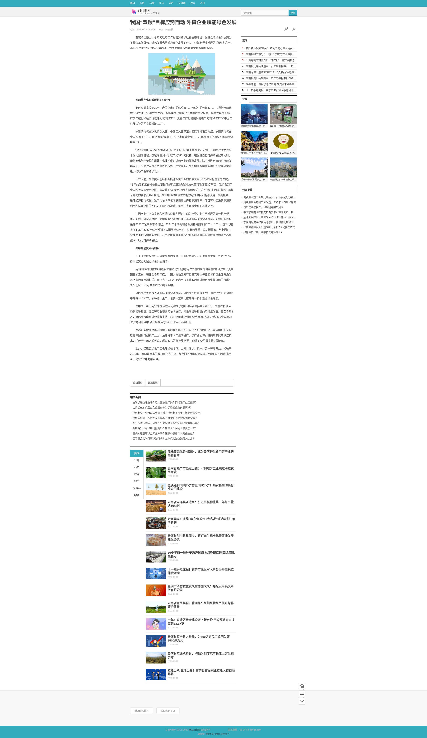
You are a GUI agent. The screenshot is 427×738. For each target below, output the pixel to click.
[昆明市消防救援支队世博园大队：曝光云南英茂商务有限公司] (156, 590)
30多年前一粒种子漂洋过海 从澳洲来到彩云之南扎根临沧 (277, 84)
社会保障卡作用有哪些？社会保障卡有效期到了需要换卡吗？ (166, 423)
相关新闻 (135, 397)
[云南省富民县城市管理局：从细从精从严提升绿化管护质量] (156, 607)
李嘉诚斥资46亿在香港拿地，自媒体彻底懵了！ (269, 222)
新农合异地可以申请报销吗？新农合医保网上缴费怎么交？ (165, 428)
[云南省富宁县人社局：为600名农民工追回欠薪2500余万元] (156, 641)
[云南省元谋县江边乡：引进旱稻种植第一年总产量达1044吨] (156, 506)
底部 (302, 701)
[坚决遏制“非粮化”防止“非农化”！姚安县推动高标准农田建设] (156, 489)
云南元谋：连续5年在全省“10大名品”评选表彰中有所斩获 (277, 72)
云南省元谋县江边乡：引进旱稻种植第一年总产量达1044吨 (278, 66)
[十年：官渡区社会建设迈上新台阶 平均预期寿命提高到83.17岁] (156, 624)
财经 (161, 3)
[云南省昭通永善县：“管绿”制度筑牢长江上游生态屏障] (156, 658)
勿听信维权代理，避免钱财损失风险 (263, 207)
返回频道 (153, 382)
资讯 (202, 3)
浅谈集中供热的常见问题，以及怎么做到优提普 (269, 202)
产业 (155, 13)
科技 (151, 3)
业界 (142, 3)
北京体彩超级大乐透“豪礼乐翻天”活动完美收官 (269, 227)
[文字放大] (286, 29)
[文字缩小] (294, 29)
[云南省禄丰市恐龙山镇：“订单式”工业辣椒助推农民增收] (156, 472)
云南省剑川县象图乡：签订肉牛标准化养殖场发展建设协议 (278, 78)
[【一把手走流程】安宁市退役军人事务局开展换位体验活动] (156, 573)
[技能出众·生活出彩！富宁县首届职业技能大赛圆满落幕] (156, 674)
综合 (192, 3)
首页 (302, 686)
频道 (302, 693)
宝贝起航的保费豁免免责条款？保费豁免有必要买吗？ (163, 407)
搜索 (292, 13)
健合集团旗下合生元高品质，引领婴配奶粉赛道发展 (272, 197)
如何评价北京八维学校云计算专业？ (263, 232)
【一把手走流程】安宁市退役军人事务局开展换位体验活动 (278, 90)
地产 (171, 3)
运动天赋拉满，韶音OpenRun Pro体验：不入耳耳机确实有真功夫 (279, 217)
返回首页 (137, 382)
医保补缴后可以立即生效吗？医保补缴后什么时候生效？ (164, 433)
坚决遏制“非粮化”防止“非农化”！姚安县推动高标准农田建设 (279, 60)
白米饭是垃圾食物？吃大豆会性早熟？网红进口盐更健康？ (165, 402)
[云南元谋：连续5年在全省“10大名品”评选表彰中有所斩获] (156, 523)
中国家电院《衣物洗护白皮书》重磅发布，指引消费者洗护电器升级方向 (283, 212)
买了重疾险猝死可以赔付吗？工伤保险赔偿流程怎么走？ (164, 438)
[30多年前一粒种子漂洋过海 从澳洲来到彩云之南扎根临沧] (156, 556)
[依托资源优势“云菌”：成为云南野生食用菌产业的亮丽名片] (156, 456)
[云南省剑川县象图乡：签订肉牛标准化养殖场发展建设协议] (156, 540)
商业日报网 (195, 729)
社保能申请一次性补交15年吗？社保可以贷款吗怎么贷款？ (165, 417)
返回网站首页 (142, 710)
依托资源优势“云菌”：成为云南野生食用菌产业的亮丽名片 (278, 48)
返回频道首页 (168, 710)
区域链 (181, 3)
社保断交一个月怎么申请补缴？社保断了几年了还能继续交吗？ (168, 412)
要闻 (132, 3)
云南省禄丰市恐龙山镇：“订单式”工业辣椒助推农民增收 (277, 54)
